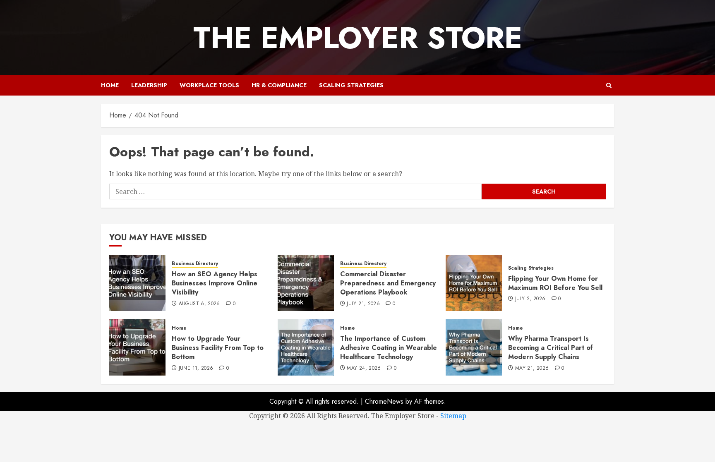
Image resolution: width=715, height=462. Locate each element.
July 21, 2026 (363, 304)
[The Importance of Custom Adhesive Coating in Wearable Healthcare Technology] (306, 347)
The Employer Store (357, 37)
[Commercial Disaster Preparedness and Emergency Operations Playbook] (306, 283)
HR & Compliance (279, 85)
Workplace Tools (209, 85)
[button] (609, 85)
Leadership (149, 85)
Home (110, 85)
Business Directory (195, 263)
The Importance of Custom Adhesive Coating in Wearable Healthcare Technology (388, 348)
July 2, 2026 (530, 299)
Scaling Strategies (351, 85)
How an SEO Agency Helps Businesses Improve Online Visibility (214, 283)
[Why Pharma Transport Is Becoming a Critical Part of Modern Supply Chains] (474, 347)
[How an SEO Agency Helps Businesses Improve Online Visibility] (137, 283)
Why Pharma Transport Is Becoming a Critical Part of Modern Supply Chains (550, 348)
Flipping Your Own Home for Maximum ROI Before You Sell (555, 283)
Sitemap (453, 415)
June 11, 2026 (196, 368)
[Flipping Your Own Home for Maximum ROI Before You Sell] (474, 283)
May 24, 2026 (364, 368)
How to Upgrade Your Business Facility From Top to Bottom (218, 348)
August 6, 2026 (199, 304)
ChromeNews (384, 401)
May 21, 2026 (532, 368)
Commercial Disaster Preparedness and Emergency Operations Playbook (388, 283)
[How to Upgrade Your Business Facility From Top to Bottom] (137, 347)
